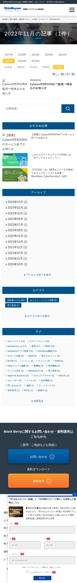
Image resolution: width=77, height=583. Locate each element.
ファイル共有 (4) (16, 371)
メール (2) (31, 380)
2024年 (36, 61)
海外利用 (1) (13, 390)
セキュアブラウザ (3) (44, 375)
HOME (5, 19)
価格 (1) (30, 385)
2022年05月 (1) (17, 230)
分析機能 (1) (47, 380)
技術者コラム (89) (16, 300)
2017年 (9, 54)
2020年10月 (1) (17, 264)
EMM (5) (59, 361)
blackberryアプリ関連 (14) (20, 351)
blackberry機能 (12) (47, 351)
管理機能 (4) (54, 366)
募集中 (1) (43, 390)
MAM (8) (32, 356)
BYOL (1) (28, 390)
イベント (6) (27, 361)
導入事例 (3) (54, 371)
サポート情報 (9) (16, 356)
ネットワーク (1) (47, 385)
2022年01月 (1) (17, 235)
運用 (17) (35, 346)
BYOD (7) (12, 361)
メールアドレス (16, 554)
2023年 (22, 61)
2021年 (62, 54)
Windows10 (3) (35, 371)
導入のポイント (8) (51, 356)
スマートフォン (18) (39, 341)
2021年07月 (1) (17, 252)
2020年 (49, 54)
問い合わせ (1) (14, 385)
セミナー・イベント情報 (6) (43, 300)
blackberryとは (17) (17, 346)
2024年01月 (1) (17, 201)
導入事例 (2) (13, 305)
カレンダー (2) (14, 380)
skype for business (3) (18, 375)
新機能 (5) (38, 366)
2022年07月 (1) (17, 224)
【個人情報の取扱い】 (34, 567)
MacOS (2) (64, 375)
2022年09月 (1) (17, 218)
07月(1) (33, 67)
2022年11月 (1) (17, 213)
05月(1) (21, 67)
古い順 (70, 74)
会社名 (13, 523)
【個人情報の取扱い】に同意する (42, 572)
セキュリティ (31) (16, 341)
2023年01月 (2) (17, 207)
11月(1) (58, 67)
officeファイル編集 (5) (18, 366)
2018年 (22, 54)
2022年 (9, 61)
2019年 (36, 54)
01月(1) (8, 67)
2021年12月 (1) (17, 241)
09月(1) (46, 67)
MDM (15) (50, 346)
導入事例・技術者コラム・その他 (23, 19)
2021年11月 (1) (17, 247)
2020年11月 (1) (17, 258)
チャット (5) (44, 361)
